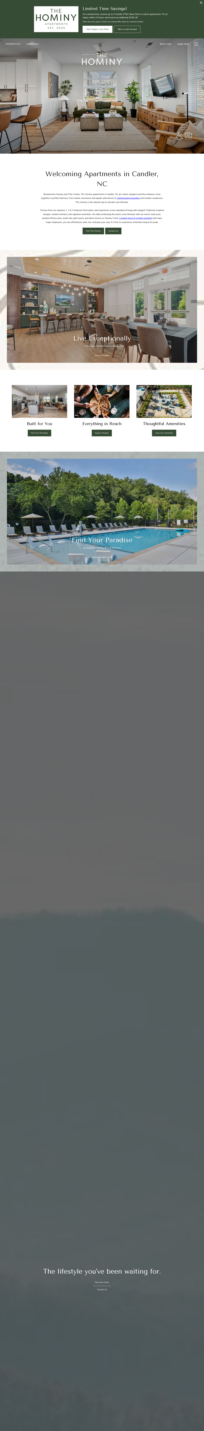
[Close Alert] (201, 3)
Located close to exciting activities (135, 218)
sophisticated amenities (128, 198)
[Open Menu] (196, 44)
